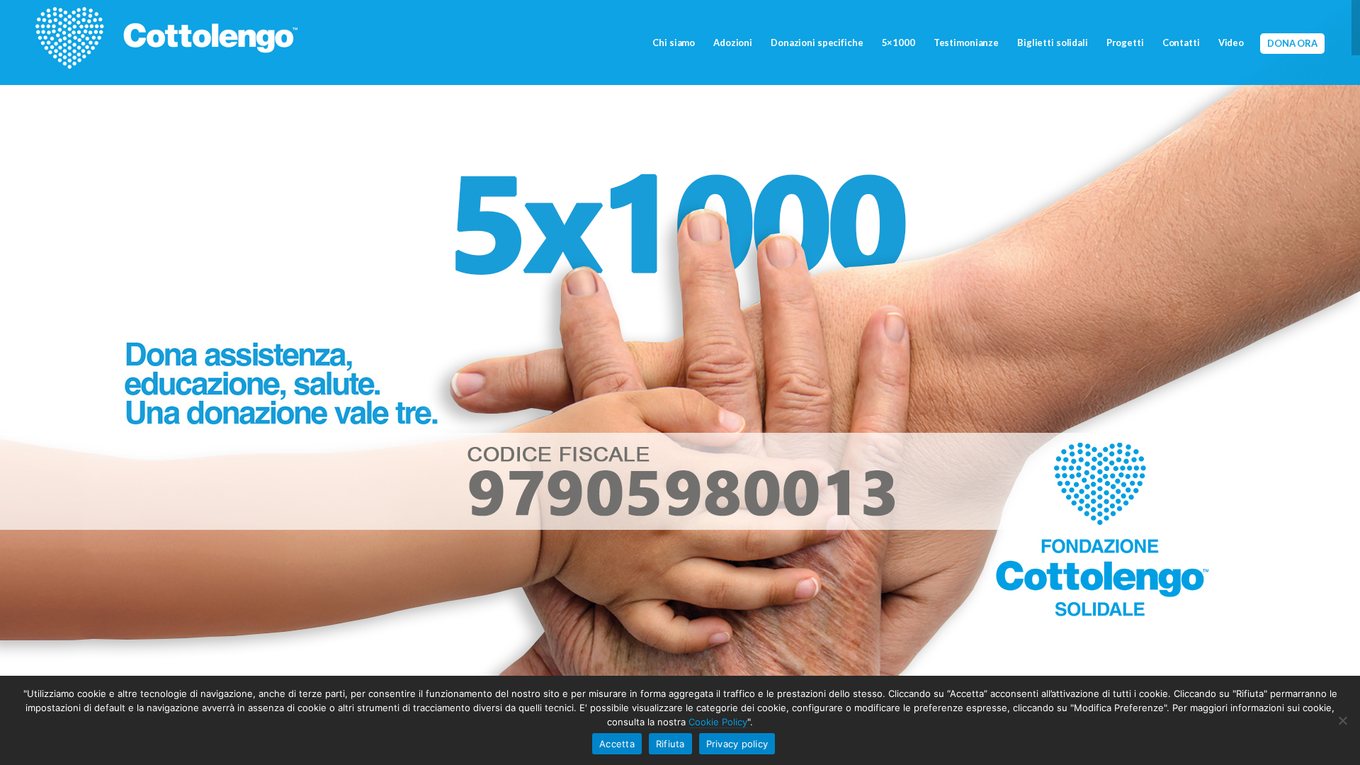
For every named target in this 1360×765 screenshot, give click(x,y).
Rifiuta (670, 743)
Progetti (1125, 42)
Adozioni (732, 42)
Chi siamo (673, 42)
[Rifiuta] (1342, 720)
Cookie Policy (717, 721)
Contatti (1181, 42)
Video (1231, 42)
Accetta (617, 743)
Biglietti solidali (1052, 42)
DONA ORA (1292, 43)
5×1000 (898, 42)
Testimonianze (966, 42)
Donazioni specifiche (817, 42)
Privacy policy (737, 743)
